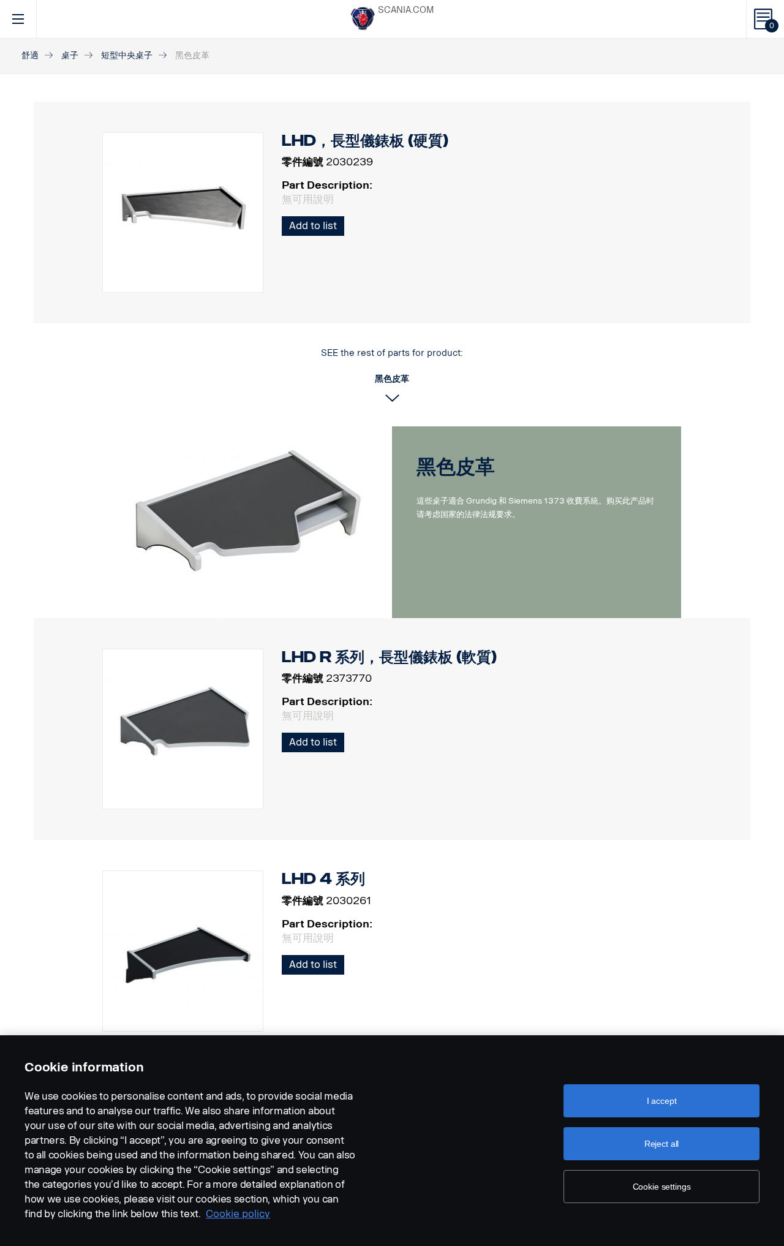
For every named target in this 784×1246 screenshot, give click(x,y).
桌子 (69, 55)
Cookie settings (662, 1186)
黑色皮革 (456, 466)
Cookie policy (238, 1214)
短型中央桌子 (127, 55)
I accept (662, 1101)
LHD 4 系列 (323, 879)
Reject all (661, 1144)
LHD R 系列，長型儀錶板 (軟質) (389, 657)
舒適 (30, 55)
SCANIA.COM (406, 10)
